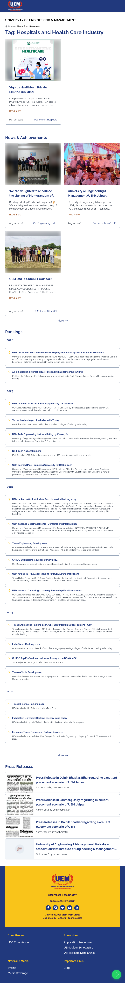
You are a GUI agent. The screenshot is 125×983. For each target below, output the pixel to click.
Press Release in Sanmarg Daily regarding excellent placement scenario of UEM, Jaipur (72, 802)
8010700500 (54, 895)
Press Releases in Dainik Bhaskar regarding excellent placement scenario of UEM (73, 824)
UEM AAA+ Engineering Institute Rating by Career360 (40, 434)
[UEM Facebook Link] (48, 907)
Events (12, 967)
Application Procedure (77, 942)
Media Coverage (18, 973)
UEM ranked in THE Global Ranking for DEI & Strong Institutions (45, 574)
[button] (116, 974)
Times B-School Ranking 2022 (28, 704)
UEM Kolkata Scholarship (79, 952)
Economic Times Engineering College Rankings (37, 732)
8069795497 (70, 895)
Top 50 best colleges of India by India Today (35, 420)
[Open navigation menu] (116, 6)
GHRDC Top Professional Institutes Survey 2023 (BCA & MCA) (44, 658)
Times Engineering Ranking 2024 (29, 543)
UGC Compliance (18, 942)
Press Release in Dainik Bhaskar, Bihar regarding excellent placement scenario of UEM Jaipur (76, 780)
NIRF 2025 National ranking (27, 451)
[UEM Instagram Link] (55, 907)
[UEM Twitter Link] (62, 907)
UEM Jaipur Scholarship (78, 947)
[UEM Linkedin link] (76, 907)
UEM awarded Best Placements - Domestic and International (44, 524)
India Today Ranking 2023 (26, 644)
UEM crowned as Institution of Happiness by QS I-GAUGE (42, 403)
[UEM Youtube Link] (69, 907)
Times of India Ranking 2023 (27, 672)
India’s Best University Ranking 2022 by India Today (39, 718)
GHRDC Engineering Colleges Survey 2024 (34, 560)
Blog (67, 967)
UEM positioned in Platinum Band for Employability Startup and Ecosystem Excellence (58, 352)
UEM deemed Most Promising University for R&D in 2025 (42, 465)
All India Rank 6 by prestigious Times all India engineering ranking (47, 372)
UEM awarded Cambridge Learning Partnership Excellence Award (47, 590)
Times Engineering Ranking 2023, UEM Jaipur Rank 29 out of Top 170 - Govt (52, 625)
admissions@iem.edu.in (62, 901)
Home (11, 26)
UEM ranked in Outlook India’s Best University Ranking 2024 (44, 499)
